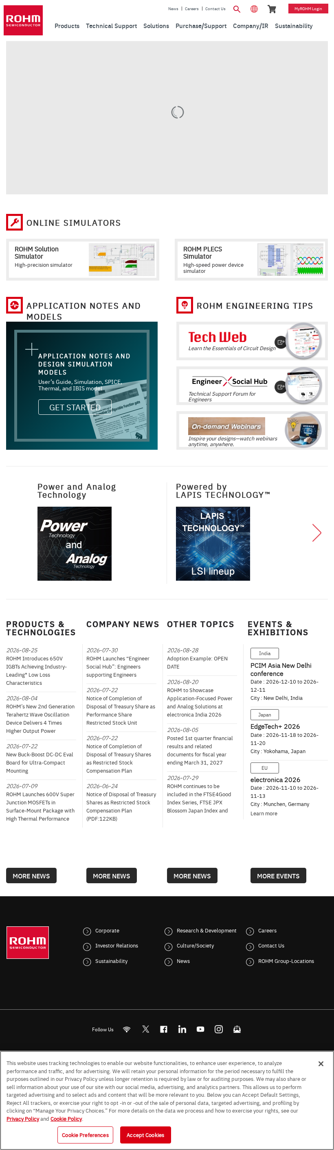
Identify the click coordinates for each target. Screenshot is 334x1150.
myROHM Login (308, 8)
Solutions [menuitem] (156, 25)
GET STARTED (75, 406)
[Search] (237, 8)
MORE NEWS (31, 875)
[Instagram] (219, 1029)
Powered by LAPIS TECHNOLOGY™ (223, 490)
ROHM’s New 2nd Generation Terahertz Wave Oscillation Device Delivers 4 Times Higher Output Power (40, 718)
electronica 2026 (275, 779)
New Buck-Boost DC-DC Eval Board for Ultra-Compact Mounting (39, 762)
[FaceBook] (164, 1029)
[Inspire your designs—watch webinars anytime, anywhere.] (252, 424)
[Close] (321, 1064)
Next (317, 533)
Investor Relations (116, 945)
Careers (192, 9)
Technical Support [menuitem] (111, 25)
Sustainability (111, 960)
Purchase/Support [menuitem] (201, 25)
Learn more (263, 813)
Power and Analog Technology (76, 490)
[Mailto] (237, 1029)
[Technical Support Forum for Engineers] (252, 379)
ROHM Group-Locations (286, 960)
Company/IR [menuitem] (250, 25)
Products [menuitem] (67, 25)
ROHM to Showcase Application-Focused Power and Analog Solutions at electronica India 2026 (200, 702)
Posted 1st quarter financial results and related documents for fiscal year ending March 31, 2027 (200, 750)
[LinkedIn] (182, 1029)
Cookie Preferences (85, 1134)
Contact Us (215, 9)
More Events (278, 875)
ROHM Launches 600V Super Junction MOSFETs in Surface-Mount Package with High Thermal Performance (40, 806)
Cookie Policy (66, 1118)
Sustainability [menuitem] (294, 25)
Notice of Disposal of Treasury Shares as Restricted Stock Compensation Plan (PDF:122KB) (121, 806)
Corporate (107, 930)
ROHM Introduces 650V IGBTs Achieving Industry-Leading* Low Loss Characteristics (36, 670)
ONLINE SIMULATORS (73, 222)
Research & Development (207, 930)
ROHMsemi (145, 1029)
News (173, 9)
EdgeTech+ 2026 (275, 725)
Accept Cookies (145, 1134)
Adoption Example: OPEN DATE (197, 662)
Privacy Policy (23, 1118)
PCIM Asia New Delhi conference (281, 668)
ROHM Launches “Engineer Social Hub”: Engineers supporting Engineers (117, 666)
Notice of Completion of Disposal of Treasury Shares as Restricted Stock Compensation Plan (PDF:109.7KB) (118, 762)
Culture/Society (195, 945)
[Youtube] (201, 1029)
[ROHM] (23, 20)
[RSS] (127, 1029)
